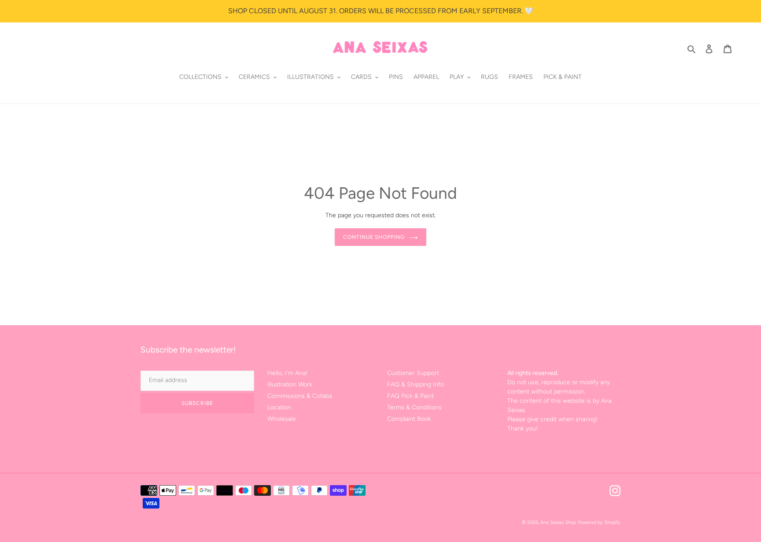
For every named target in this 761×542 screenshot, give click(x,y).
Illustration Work (289, 384)
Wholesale (281, 419)
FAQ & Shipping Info (415, 384)
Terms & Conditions (414, 407)
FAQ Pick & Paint (410, 396)
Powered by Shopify (599, 522)
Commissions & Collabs (299, 396)
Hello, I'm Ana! (287, 373)
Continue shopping (374, 237)
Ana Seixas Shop (558, 522)
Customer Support (413, 373)
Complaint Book (409, 419)
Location (279, 407)
